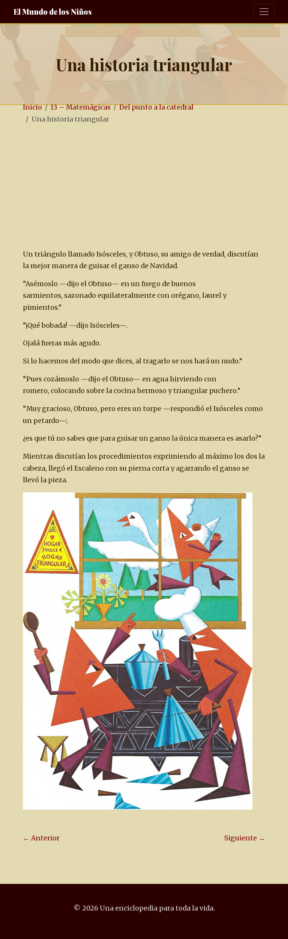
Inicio (32, 107)
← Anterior (41, 838)
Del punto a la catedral (156, 107)
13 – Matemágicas (81, 107)
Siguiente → (244, 838)
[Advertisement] (144, 187)
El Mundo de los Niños (53, 11)
